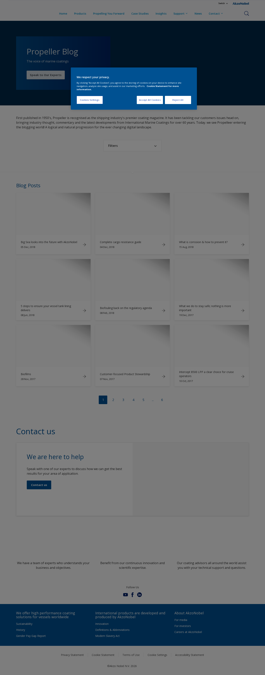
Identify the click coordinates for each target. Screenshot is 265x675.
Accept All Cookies (150, 99)
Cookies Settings (90, 99)
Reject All (178, 99)
